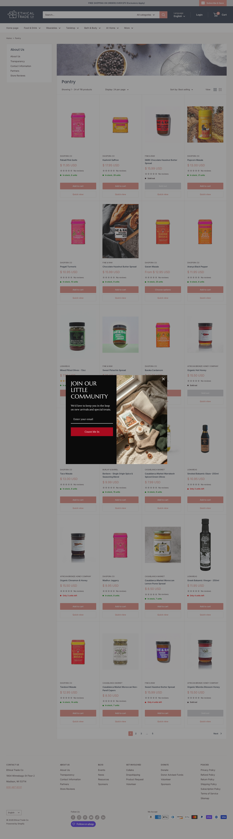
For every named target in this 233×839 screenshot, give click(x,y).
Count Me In (92, 431)
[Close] (163, 379)
